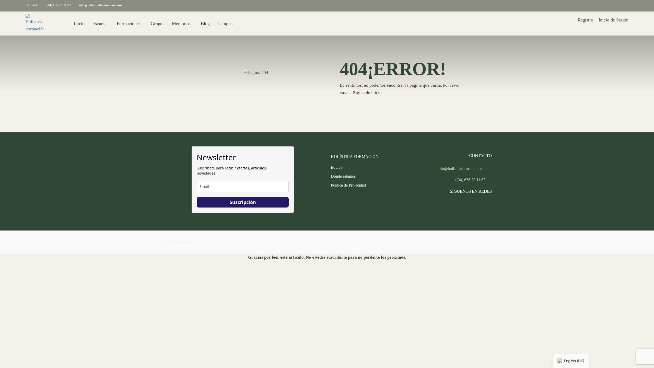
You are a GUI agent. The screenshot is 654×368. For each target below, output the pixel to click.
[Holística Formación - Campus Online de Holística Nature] (34, 23)
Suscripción (243, 202)
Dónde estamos (343, 176)
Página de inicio (367, 92)
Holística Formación (178, 242)
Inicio (79, 23)
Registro (585, 19)
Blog (205, 23)
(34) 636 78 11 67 (58, 5)
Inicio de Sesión (613, 19)
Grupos (157, 23)
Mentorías (181, 23)
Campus (224, 23)
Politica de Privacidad (348, 185)
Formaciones (129, 23)
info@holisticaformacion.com (100, 5)
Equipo (337, 167)
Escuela (99, 23)
